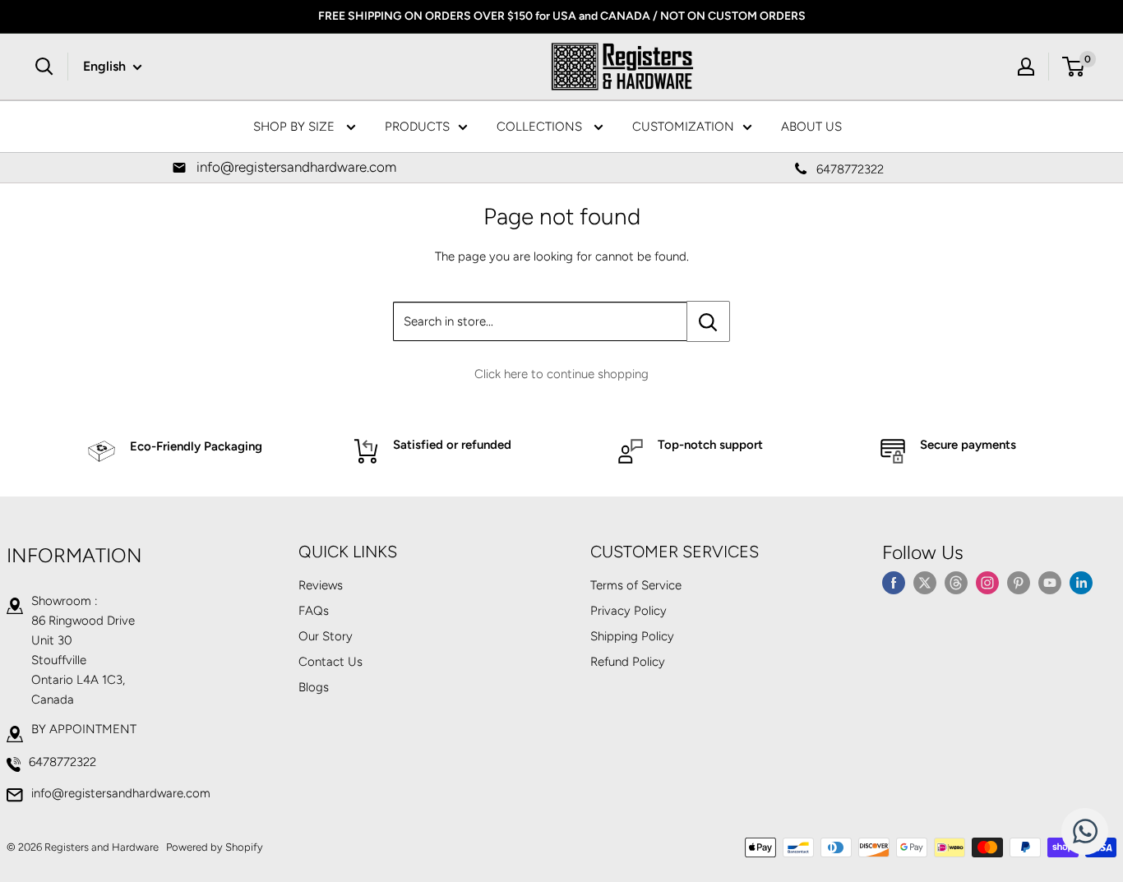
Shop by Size (295, 126)
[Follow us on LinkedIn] (1081, 582)
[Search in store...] (708, 321)
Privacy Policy (628, 610)
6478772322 (62, 762)
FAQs (313, 610)
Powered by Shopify (214, 847)
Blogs (313, 687)
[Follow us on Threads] (956, 582)
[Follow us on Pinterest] (1018, 582)
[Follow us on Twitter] (924, 582)
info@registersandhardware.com (120, 793)
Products (417, 126)
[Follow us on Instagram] (987, 582)
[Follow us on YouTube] (1049, 582)
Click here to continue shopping (561, 374)
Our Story (325, 636)
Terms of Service (636, 585)
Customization (683, 126)
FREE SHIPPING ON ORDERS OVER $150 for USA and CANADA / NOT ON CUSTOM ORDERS (562, 16)
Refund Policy (627, 661)
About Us (811, 126)
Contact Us (330, 661)
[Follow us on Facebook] (893, 582)
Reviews (320, 585)
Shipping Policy (632, 636)
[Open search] (44, 67)
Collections (541, 126)
